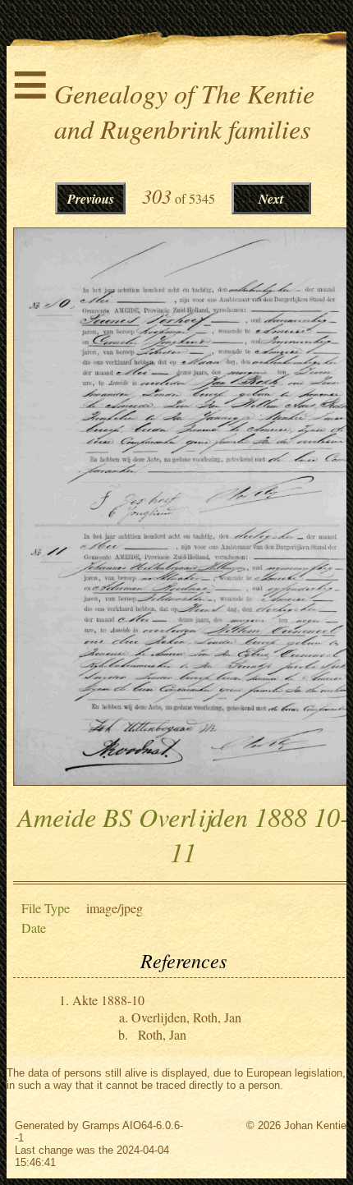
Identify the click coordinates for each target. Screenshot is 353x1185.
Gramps (101, 1125)
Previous (90, 199)
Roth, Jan (162, 1034)
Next (271, 199)
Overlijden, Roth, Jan (186, 1017)
